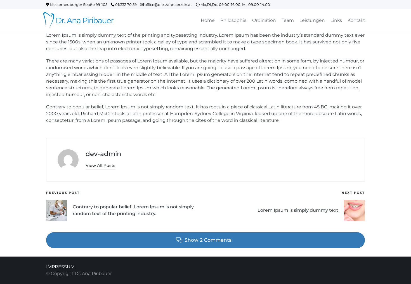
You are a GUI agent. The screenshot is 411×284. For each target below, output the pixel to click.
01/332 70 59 (127, 4)
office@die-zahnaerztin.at (170, 4)
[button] (100, 165)
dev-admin (103, 154)
